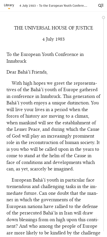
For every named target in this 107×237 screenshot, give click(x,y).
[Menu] (101, 5)
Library (9, 5)
